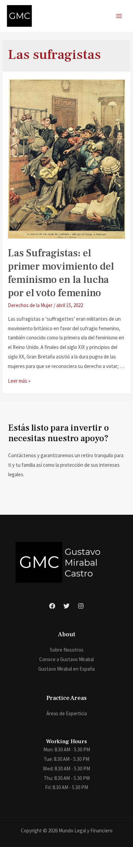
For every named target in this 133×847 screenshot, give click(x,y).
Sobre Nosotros (67, 649)
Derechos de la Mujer (30, 305)
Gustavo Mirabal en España (66, 669)
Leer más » (19, 381)
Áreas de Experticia (66, 713)
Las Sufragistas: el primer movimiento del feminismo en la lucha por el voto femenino (61, 273)
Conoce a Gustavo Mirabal (66, 659)
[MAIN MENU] (119, 16)
